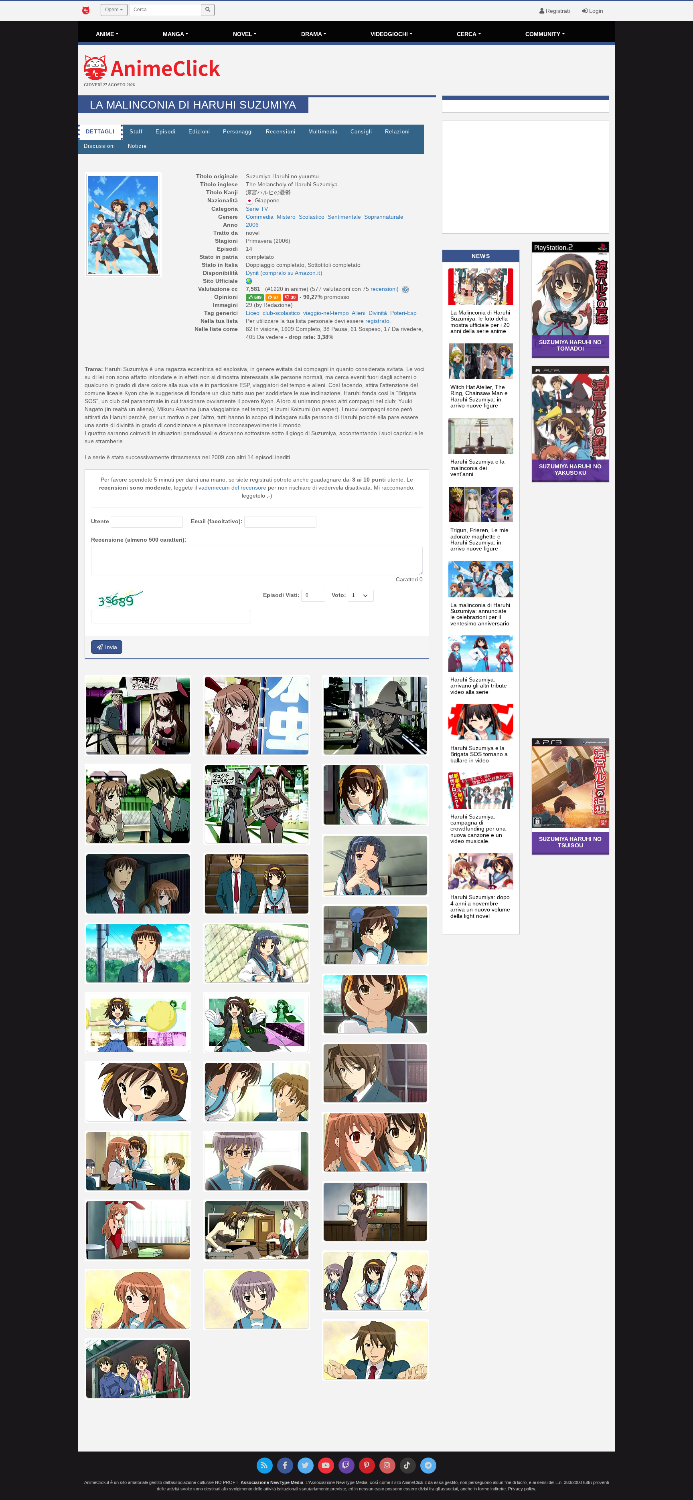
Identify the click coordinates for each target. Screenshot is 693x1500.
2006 (252, 225)
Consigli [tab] (361, 132)
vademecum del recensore (232, 487)
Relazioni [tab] (397, 132)
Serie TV (257, 209)
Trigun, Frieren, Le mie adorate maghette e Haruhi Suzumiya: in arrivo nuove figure (479, 539)
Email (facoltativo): (217, 521)
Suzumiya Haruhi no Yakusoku (570, 469)
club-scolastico (281, 313)
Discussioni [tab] (99, 146)
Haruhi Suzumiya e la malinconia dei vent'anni (477, 467)
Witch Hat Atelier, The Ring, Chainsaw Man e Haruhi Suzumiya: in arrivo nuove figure (479, 396)
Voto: (339, 595)
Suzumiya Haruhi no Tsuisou (570, 842)
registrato (377, 321)
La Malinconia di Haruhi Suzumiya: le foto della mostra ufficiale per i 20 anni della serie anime (480, 321)
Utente (100, 521)
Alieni (358, 313)
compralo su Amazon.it (291, 273)
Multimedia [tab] (323, 132)
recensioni (384, 289)
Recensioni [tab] (281, 132)
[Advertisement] (436, 71)
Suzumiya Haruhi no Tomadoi (570, 345)
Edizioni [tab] (199, 132)
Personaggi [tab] (238, 132)
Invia (110, 647)
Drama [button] (311, 34)
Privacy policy (521, 1488)
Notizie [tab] (137, 146)
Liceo (252, 313)
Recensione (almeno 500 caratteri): (138, 539)
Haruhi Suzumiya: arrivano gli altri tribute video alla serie (478, 685)
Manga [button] (173, 34)
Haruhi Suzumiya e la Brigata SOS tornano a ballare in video (479, 754)
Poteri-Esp (403, 313)
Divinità (378, 313)
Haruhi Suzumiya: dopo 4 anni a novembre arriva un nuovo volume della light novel (480, 906)
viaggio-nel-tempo (326, 313)
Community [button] (542, 34)
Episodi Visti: (281, 595)
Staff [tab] (136, 132)
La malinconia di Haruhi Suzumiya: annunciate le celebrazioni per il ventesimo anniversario (480, 614)
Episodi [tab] (166, 132)
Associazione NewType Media (272, 1482)
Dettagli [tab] (100, 132)
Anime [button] (105, 34)
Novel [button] (242, 34)
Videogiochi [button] (389, 34)
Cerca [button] (466, 34)
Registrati (557, 11)
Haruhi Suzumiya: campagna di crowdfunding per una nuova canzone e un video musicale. (478, 829)
